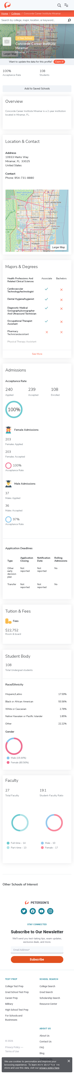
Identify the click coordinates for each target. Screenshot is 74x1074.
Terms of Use (12, 1051)
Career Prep (11, 998)
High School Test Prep (16, 1009)
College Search (47, 986)
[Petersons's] (7, 5)
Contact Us (45, 1041)
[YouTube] (41, 911)
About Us (44, 1035)
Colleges (15, 13)
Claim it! (59, 61)
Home (4, 13)
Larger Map (58, 247)
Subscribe (37, 959)
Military (9, 1004)
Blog (42, 1053)
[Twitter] (24, 911)
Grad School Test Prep (17, 992)
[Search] (59, 5)
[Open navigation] (66, 5)
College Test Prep (14, 986)
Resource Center (48, 1004)
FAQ (42, 1047)
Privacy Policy (12, 1047)
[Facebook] (33, 911)
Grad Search (46, 992)
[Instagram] (50, 911)
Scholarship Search (50, 998)
